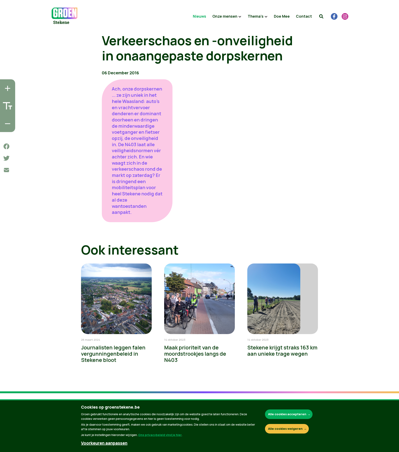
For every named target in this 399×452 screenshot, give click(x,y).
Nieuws (199, 16)
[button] (321, 16)
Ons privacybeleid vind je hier (160, 435)
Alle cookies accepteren (287, 414)
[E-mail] (6, 170)
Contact (304, 16)
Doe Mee (282, 16)
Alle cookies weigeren (285, 428)
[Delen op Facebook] (6, 146)
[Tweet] (6, 158)
